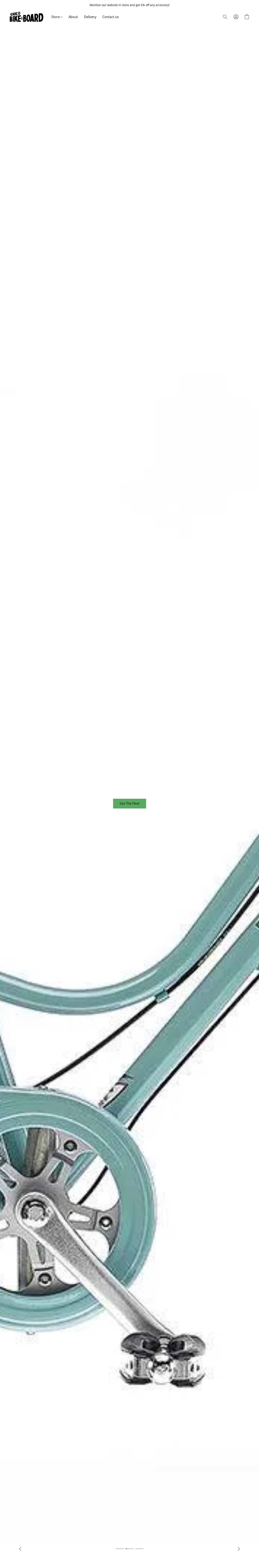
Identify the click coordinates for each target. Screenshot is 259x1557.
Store (56, 17)
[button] (26, 17)
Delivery (90, 17)
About (73, 17)
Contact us (110, 17)
